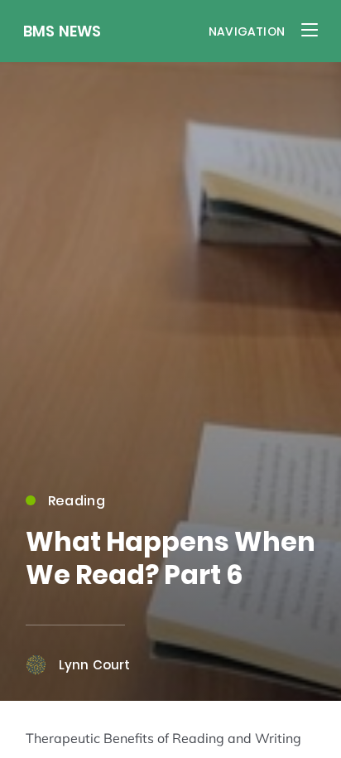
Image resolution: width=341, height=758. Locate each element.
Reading (76, 500)
